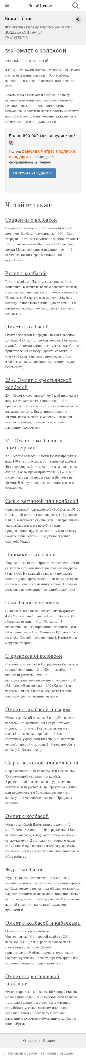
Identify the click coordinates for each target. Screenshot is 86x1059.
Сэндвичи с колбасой (31, 219)
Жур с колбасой (24, 869)
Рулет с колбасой (26, 273)
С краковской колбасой (33, 655)
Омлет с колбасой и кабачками (43, 922)
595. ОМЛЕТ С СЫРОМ (22, 1053)
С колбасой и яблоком (32, 602)
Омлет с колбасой (27, 326)
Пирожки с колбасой (30, 554)
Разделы (50, 1041)
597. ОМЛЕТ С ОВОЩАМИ (57, 1053)
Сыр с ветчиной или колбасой (42, 500)
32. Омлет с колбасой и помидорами (34, 444)
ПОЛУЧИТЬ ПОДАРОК (32, 173)
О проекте (31, 1041)
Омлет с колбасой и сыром (38, 709)
